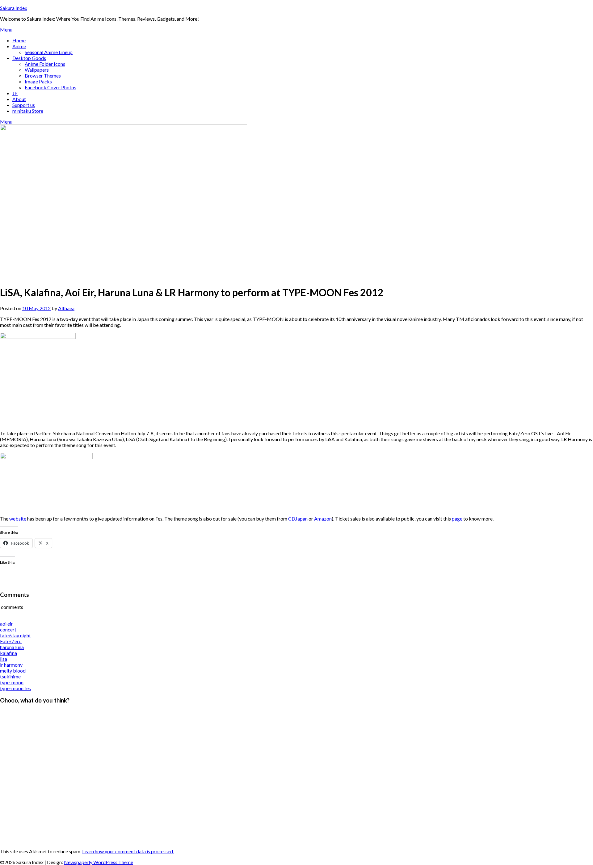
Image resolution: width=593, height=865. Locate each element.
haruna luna (12, 647)
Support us (23, 105)
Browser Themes (43, 75)
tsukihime (10, 676)
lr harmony (11, 665)
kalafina (8, 653)
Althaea (66, 308)
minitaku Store (27, 111)
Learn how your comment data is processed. (128, 851)
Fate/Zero (11, 641)
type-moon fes (15, 688)
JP (15, 93)
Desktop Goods (29, 58)
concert (8, 629)
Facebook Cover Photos (50, 87)
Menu (6, 29)
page (457, 518)
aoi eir (6, 624)
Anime (19, 46)
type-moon (11, 682)
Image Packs (38, 81)
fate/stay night (15, 635)
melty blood (13, 670)
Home (19, 40)
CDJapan (298, 518)
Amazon (323, 518)
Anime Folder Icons (45, 64)
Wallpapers (37, 70)
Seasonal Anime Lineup (49, 52)
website (17, 518)
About (19, 99)
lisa (3, 659)
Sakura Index (13, 8)
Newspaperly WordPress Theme (98, 862)
